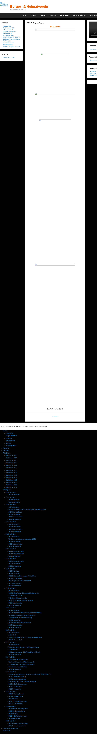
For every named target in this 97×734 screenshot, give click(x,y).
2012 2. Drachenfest (15, 704)
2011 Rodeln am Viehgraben (18, 708)
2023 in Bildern (11, 522)
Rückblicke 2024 (11, 458)
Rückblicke (53, 15)
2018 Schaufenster (15, 605)
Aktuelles (33, 15)
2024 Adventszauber (15, 517)
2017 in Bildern (11, 608)
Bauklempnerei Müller (9, 28)
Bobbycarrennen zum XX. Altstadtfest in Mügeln (24, 652)
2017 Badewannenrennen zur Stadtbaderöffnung (25, 613)
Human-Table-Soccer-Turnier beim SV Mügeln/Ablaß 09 (27, 509)
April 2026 (93, 71)
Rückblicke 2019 (11, 470)
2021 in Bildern (11, 549)
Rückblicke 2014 (11, 482)
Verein (24, 15)
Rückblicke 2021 (11, 465)
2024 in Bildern (11, 504)
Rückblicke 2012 (11, 487)
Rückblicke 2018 (11, 472)
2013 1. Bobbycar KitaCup (17, 676)
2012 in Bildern (11, 691)
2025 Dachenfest (14, 502)
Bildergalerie (64, 15)
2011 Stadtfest (13, 713)
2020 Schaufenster (15, 566)
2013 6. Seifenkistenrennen (18, 684)
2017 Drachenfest (14, 620)
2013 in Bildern (11, 672)
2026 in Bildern (11, 492)
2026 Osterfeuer (14, 495)
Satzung (8, 443)
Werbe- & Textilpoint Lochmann (11, 46)
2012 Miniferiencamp (16, 696)
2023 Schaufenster (15, 531)
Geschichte (9, 433)
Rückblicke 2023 (11, 460)
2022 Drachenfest (14, 541)
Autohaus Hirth (7, 26)
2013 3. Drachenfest (15, 686)
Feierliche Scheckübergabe (18, 598)
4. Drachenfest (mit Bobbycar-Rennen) (21, 664)
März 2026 (93, 73)
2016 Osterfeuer (14, 632)
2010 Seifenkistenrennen (17, 726)
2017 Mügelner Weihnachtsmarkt (20, 622)
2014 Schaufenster (15, 669)
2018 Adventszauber (15, 603)
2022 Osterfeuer (14, 536)
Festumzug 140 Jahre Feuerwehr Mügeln (22, 681)
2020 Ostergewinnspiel (16, 561)
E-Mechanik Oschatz (9, 30)
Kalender (43, 15)
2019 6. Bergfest (14, 573)
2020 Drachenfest (14, 563)
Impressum (6, 731)
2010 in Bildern (11, 721)
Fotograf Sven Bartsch (9, 31)
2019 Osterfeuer (14, 571)
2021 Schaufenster (15, 556)
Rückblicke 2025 (11, 455)
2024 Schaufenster (15, 519)
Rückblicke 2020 (11, 468)
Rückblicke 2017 (11, 475)
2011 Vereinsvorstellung (17, 711)
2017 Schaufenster (15, 627)
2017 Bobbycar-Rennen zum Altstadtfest (22, 615)
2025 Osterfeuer (14, 500)
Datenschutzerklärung (79, 15)
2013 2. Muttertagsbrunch (17, 679)
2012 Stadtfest (13, 699)
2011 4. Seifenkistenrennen (18, 716)
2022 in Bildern (11, 534)
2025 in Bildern (11, 497)
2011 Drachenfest (14, 718)
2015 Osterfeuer (14, 645)
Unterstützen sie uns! (9, 57)
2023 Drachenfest (14, 527)
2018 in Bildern (11, 588)
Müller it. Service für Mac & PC (11, 37)
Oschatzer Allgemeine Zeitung (11, 39)
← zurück (55, 416)
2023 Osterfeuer (14, 524)
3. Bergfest (12, 635)
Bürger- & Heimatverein (29, 6)
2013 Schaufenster (15, 689)
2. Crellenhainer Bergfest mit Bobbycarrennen (24, 647)
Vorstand (9, 438)
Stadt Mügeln (6, 41)
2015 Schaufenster (15, 654)
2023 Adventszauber (15, 529)
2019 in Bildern (11, 568)
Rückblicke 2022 (11, 463)
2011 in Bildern (11, 706)
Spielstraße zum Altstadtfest (18, 667)
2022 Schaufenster (15, 546)
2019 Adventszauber (15, 583)
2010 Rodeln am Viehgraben (18, 723)
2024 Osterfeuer (14, 507)
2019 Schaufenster (15, 586)
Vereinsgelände (11, 445)
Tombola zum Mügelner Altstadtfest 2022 (22, 539)
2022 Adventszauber (15, 544)
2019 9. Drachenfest (15, 578)
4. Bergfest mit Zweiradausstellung (20, 617)
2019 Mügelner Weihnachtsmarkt (20, 581)
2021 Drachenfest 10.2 (16, 554)
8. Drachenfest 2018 (15, 595)
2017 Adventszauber (15, 625)
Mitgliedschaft (10, 441)
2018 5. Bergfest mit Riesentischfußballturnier (24, 593)
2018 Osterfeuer (14, 590)
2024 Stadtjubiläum (15, 512)
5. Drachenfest (13, 649)
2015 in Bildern (11, 642)
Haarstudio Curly (7, 33)
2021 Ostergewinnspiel (16, 551)
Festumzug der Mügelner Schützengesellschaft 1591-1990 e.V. (30, 674)
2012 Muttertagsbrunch (16, 694)
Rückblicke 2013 (11, 485)
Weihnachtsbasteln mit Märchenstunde (22, 662)
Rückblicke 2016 (11, 477)
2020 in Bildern (11, 559)
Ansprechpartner (11, 436)
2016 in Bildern (11, 630)
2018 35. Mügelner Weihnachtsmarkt (21, 600)
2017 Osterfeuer (36, 23)
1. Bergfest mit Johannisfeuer (18, 659)
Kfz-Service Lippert (8, 35)
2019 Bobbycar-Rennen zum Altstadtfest (22, 576)
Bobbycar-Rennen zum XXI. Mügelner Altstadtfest (25, 637)
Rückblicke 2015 (11, 480)
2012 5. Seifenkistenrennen (18, 701)
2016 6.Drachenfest (15, 640)
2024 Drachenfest (14, 514)
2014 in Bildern (11, 657)
